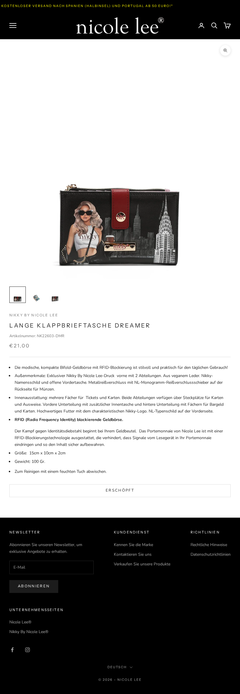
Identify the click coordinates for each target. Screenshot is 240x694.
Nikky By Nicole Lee (33, 315)
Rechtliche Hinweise (209, 545)
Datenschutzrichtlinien (211, 554)
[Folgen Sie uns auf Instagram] (27, 650)
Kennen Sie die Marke (133, 545)
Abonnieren (34, 586)
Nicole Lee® (20, 622)
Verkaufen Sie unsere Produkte (142, 564)
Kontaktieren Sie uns (133, 554)
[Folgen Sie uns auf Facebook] (12, 650)
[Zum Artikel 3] (55, 295)
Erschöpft (120, 490)
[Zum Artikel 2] (36, 295)
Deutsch (117, 667)
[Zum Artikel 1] (17, 295)
